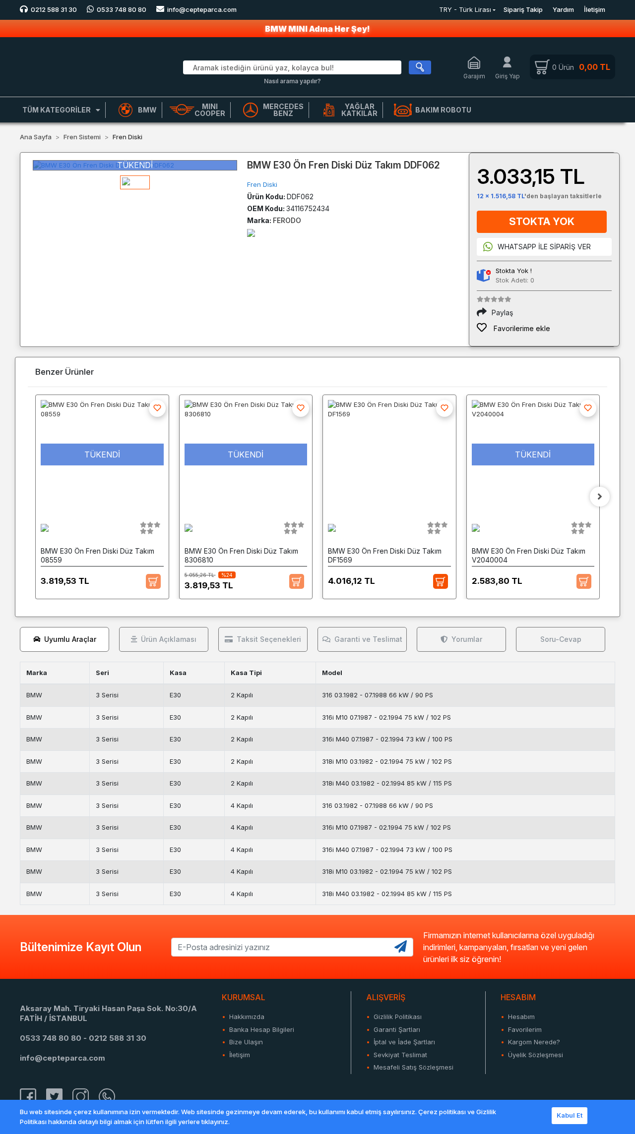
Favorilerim (525, 1029)
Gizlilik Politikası (398, 1017)
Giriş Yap (507, 76)
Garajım (474, 76)
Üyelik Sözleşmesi (535, 1055)
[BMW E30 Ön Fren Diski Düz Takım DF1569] (389, 454)
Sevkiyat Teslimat (400, 1055)
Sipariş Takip (523, 9)
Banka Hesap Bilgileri (261, 1029)
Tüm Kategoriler (56, 110)
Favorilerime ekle (521, 328)
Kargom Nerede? (534, 1042)
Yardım (563, 9)
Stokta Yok (541, 221)
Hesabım (521, 1017)
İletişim (594, 9)
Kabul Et (569, 1115)
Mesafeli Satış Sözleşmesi (413, 1067)
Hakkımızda (246, 1017)
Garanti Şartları (397, 1029)
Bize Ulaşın (246, 1042)
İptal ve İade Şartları (404, 1042)
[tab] (64, 639)
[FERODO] (251, 232)
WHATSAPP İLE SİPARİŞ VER (544, 246)
